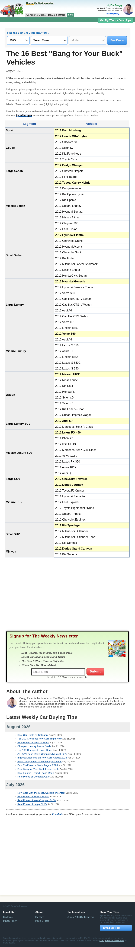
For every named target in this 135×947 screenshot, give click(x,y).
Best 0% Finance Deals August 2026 (37, 765)
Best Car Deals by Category (32, 735)
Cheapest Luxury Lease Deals (34, 746)
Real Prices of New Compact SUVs (36, 800)
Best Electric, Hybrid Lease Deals (35, 772)
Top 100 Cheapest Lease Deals (34, 750)
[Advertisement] (67, 600)
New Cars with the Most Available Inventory (41, 792)
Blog (70, 14)
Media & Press (42, 921)
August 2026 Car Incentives (81, 917)
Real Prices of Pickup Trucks (33, 796)
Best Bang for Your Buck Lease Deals (38, 769)
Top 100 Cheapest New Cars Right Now (39, 738)
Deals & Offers (56, 14)
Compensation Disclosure (111, 940)
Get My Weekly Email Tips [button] (115, 20)
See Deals (117, 40)
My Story (39, 917)
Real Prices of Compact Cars (33, 776)
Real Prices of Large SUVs (32, 804)
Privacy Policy (10, 921)
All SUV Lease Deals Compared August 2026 (42, 754)
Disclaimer (8, 917)
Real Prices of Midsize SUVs (33, 742)
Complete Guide (36, 14)
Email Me (57, 814)
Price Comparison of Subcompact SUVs (39, 761)
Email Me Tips (111, 927)
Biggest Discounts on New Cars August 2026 (42, 757)
